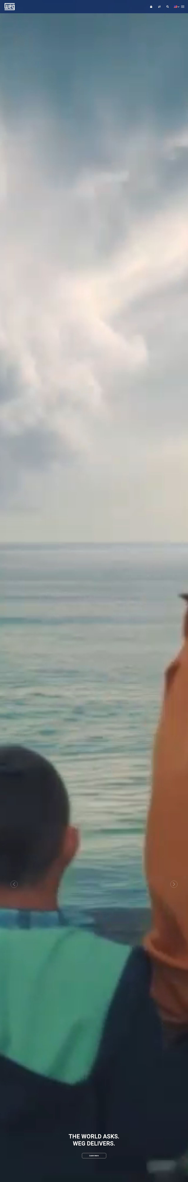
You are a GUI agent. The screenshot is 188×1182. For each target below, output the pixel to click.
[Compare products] (159, 6)
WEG (8, 6)
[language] (176, 6)
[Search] (168, 6)
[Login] (151, 6)
